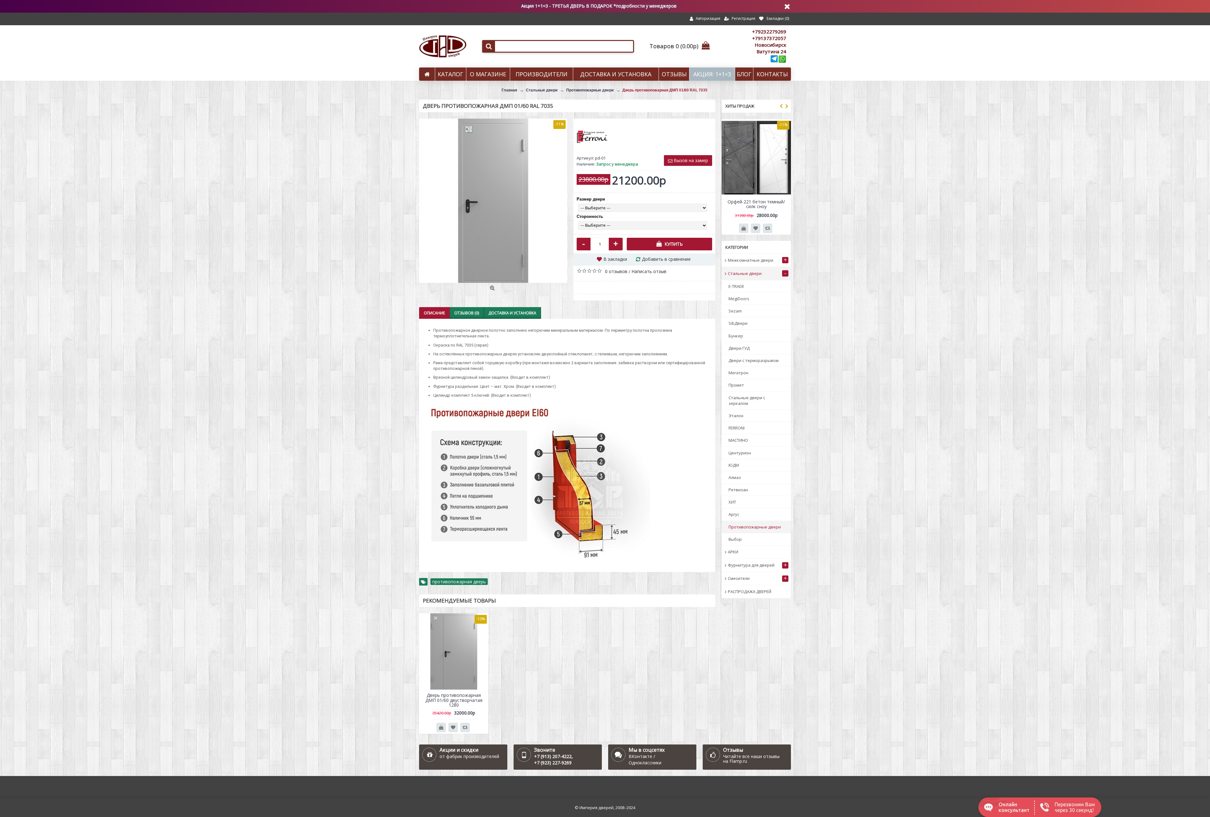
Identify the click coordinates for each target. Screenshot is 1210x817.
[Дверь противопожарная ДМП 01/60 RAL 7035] (493, 201)
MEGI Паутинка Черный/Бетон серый (756, 204)
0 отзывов (616, 271)
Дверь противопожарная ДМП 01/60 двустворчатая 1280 (453, 700)
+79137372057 (769, 38)
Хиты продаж (739, 106)
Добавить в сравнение (666, 259)
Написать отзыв (648, 271)
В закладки (615, 259)
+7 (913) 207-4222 (553, 756)
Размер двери (591, 199)
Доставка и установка (512, 313)
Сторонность (590, 216)
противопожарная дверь (459, 582)
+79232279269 (769, 31)
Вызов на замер (690, 160)
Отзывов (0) (466, 313)
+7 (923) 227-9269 (553, 763)
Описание (434, 313)
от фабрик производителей (469, 756)
